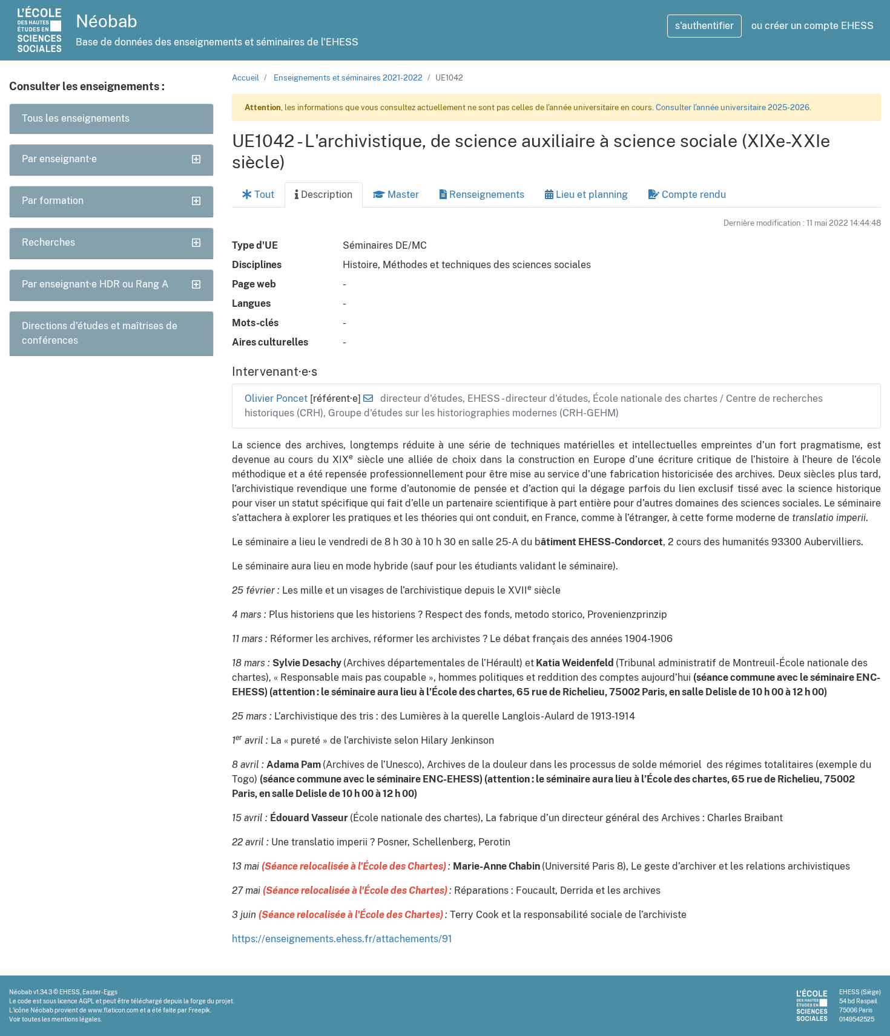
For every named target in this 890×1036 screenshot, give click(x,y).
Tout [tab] (263, 194)
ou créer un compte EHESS (812, 25)
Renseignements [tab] (485, 194)
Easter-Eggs (99, 991)
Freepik (199, 1010)
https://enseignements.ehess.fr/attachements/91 (342, 939)
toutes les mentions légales (61, 1019)
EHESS (69, 991)
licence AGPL (76, 1001)
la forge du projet (208, 1001)
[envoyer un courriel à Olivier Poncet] (368, 398)
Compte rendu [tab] (692, 194)
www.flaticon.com (113, 1010)
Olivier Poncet (277, 398)
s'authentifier (704, 25)
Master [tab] (402, 194)
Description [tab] (325, 194)
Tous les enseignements (76, 118)
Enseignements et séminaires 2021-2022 (348, 77)
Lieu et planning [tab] (590, 194)
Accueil (245, 77)
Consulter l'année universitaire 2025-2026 (732, 107)
